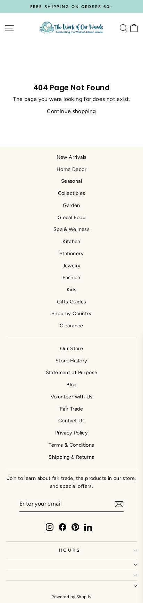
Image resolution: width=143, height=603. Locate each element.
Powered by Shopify (71, 596)
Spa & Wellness (71, 229)
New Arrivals (72, 157)
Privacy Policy (71, 433)
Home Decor (71, 169)
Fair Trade (71, 409)
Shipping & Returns (71, 457)
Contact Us (71, 420)
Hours (70, 550)
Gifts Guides (71, 302)
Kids (72, 289)
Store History (71, 361)
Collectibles (71, 193)
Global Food (71, 217)
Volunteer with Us (72, 397)
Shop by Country (71, 313)
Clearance (71, 325)
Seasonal (71, 181)
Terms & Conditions (71, 445)
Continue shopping (71, 111)
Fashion (71, 277)
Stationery (71, 253)
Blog (71, 384)
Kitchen (71, 241)
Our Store (71, 348)
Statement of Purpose (72, 372)
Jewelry (71, 265)
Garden (71, 205)
